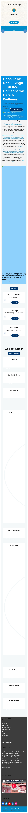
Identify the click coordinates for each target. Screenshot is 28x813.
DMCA (3, 731)
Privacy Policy (5, 725)
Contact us (4, 723)
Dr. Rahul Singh (14, 4)
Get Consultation (16, 109)
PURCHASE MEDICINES (7, 742)
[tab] (14, 29)
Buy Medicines (14, 22)
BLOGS (3, 738)
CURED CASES (5, 735)
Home (3, 740)
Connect (15, 302)
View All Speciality (14, 353)
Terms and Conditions (6, 727)
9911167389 (14, 15)
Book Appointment (6, 733)
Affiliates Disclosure (6, 729)
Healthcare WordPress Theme (12, 808)
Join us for (14, 288)
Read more (18, 132)
